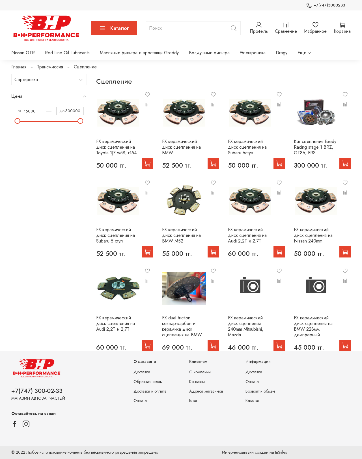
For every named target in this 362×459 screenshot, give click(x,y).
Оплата (140, 400)
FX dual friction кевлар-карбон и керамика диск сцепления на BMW (182, 326)
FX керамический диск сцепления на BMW (181, 147)
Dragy (281, 52)
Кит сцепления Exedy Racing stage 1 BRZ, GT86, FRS (315, 147)
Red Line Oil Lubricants (67, 52)
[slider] (17, 121)
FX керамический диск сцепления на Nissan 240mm (313, 235)
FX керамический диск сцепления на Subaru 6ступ (247, 147)
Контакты (197, 381)
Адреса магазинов (206, 391)
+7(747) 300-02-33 (37, 391)
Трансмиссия (50, 67)
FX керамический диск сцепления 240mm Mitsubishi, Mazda (245, 326)
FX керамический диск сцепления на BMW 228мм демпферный (313, 326)
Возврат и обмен (260, 391)
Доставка (141, 372)
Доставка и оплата (150, 391)
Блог (193, 400)
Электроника (253, 52)
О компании (200, 372)
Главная (18, 67)
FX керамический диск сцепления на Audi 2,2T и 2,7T (247, 235)
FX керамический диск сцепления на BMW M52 (181, 235)
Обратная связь (147, 381)
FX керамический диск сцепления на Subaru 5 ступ (115, 235)
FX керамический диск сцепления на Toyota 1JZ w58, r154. (117, 147)
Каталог (119, 28)
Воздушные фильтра (209, 52)
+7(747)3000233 (329, 5)
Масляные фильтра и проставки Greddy (139, 52)
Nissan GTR (23, 52)
